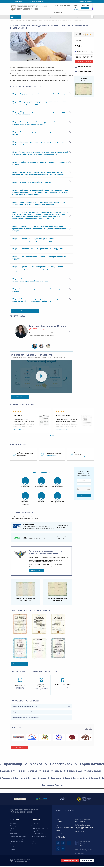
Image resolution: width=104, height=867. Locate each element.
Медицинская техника (37, 833)
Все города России (52, 784)
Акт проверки (13, 826)
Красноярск (56, 778)
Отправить (84, 495)
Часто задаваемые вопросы (17, 839)
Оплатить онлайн (87, 860)
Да (82, 8)
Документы (26, 17)
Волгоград (20, 778)
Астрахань (7, 778)
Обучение (17, 17)
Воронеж (32, 778)
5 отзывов (85, 35)
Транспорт (34, 841)
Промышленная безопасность (39, 828)
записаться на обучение (84, 61)
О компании (14, 819)
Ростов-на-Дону (80, 778)
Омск (67, 778)
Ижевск (43, 778)
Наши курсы (35, 819)
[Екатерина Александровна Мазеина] (21, 331)
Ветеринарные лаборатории (38, 839)
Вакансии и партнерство (16, 841)
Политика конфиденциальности (18, 836)
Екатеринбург (74, 770)
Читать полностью (18, 429)
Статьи (12, 828)
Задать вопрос (19, 747)
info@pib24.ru (69, 11)
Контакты (84, 17)
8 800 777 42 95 (65, 810)
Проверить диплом (36, 570)
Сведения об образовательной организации (64, 17)
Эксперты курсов (14, 833)
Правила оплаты (14, 831)
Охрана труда (34, 826)
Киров (45, 770)
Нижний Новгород (27, 770)
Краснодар (13, 764)
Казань (58, 770)
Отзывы (43, 17)
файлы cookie (84, 848)
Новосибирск (61, 764)
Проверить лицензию (19, 664)
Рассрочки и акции (15, 844)
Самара (94, 778)
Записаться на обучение (20, 397)
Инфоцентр (35, 17)
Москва (36, 764)
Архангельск (94, 770)
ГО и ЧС (33, 844)
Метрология (34, 823)
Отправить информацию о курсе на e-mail (25, 311)
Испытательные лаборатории (39, 836)
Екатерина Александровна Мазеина (47, 326)
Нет (87, 8)
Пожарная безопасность (38, 831)
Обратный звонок (60, 813)
